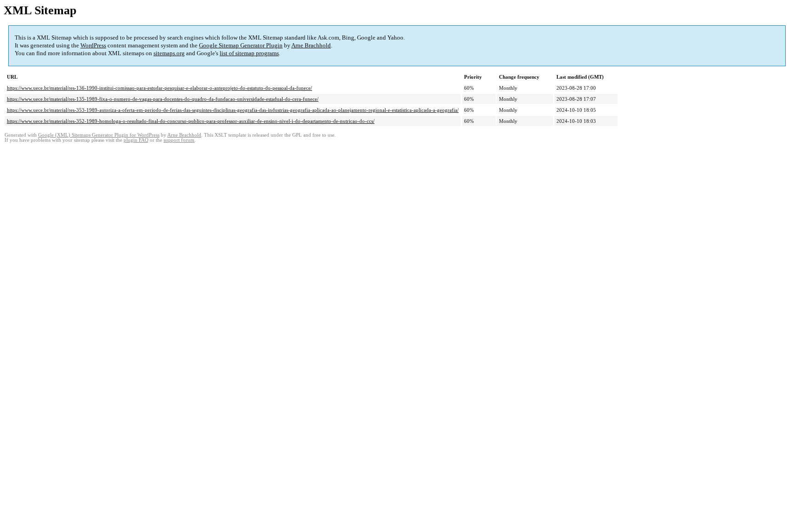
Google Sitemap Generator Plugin (241, 45)
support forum (179, 140)
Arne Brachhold (311, 45)
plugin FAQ (136, 140)
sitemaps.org (169, 53)
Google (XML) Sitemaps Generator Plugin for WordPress (98, 135)
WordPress (93, 45)
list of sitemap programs (249, 53)
